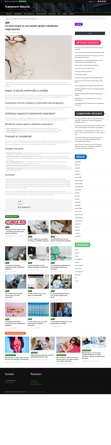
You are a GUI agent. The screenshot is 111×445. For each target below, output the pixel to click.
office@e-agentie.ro (10, 382)
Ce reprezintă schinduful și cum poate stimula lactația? (61, 322)
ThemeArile (41, 391)
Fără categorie (78, 259)
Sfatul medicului (29, 14)
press (6, 32)
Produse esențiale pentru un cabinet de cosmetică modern (89, 85)
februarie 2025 (78, 208)
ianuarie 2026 (78, 177)
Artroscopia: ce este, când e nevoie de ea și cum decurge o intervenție (17, 358)
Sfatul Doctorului (35, 382)
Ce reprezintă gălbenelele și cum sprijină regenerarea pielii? (60, 295)
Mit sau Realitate (41, 14)
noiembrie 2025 (78, 183)
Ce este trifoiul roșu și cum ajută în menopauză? (37, 294)
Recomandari (18, 14)
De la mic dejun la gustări (81, 74)
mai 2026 (77, 171)
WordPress (27, 391)
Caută (78, 24)
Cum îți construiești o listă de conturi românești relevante (89, 77)
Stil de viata (51, 14)
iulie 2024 (77, 227)
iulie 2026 (77, 165)
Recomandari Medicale (36, 384)
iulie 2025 (77, 193)
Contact (71, 14)
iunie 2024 (77, 230)
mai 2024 (77, 233)
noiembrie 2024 (78, 217)
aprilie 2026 (77, 174)
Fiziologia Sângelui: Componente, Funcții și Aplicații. (90, 127)
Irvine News (34, 391)
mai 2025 (77, 199)
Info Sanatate (34, 380)
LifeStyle (77, 262)
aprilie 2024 (77, 236)
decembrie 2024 (79, 214)
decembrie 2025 (79, 180)
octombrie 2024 (78, 221)
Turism (76, 281)
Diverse (65, 14)
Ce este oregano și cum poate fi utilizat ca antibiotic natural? (38, 240)
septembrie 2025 (79, 186)
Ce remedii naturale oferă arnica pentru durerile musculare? (13, 295)
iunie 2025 (77, 196)
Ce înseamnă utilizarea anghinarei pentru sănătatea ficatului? (14, 267)
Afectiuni (9, 14)
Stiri (59, 14)
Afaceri (76, 250)
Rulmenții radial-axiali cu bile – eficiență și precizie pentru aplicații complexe (15, 231)
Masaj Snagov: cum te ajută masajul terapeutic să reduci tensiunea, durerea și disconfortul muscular (93, 355)
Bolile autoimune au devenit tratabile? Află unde (86, 65)
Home (7, 18)
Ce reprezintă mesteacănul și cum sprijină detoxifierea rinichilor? (60, 267)
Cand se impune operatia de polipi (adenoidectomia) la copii (89, 52)
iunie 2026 (77, 168)
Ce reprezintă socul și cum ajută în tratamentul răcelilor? (61, 240)
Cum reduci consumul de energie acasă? (84, 68)
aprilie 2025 (77, 202)
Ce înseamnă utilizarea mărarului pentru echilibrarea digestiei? (15, 323)
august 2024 (78, 224)
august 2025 (78, 189)
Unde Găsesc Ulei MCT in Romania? (83, 71)
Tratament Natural (17, 6)
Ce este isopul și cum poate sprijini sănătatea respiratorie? (23, 18)
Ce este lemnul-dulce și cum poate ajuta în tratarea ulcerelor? (37, 323)
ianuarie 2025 (78, 211)
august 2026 (78, 162)
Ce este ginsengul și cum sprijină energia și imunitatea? (38, 266)
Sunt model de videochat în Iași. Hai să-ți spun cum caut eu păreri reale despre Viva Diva (67, 359)
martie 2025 (78, 205)
